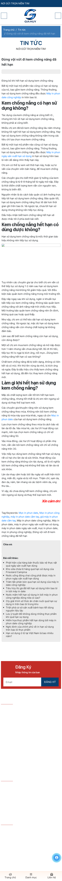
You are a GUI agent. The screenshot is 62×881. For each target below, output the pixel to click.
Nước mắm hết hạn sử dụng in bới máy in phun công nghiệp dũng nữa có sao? (32, 596)
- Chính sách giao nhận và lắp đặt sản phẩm (27, 812)
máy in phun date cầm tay (25, 516)
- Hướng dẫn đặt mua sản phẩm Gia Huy (25, 786)
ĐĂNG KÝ (50, 681)
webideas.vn (38, 845)
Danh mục (31, 877)
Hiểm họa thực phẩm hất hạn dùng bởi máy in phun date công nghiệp (31, 622)
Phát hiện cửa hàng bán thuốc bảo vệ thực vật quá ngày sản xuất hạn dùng (31, 564)
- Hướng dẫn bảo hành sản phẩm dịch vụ (25, 791)
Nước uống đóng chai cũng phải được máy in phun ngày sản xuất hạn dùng (30, 577)
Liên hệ (52, 877)
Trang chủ (10, 877)
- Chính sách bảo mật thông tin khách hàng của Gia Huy (29, 806)
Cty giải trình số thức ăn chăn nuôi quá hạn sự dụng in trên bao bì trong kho (31, 603)
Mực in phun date (28, 512)
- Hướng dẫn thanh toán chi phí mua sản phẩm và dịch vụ (31, 797)
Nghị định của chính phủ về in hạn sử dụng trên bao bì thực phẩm (30, 628)
